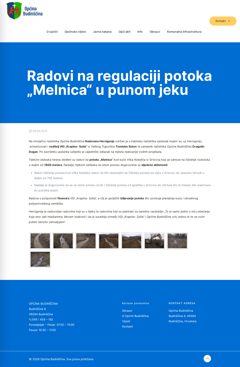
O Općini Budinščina (135, 316)
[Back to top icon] (207, 358)
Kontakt (221, 21)
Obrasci (127, 310)
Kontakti (127, 326)
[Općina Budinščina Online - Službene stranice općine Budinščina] (25, 10)
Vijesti (126, 321)
